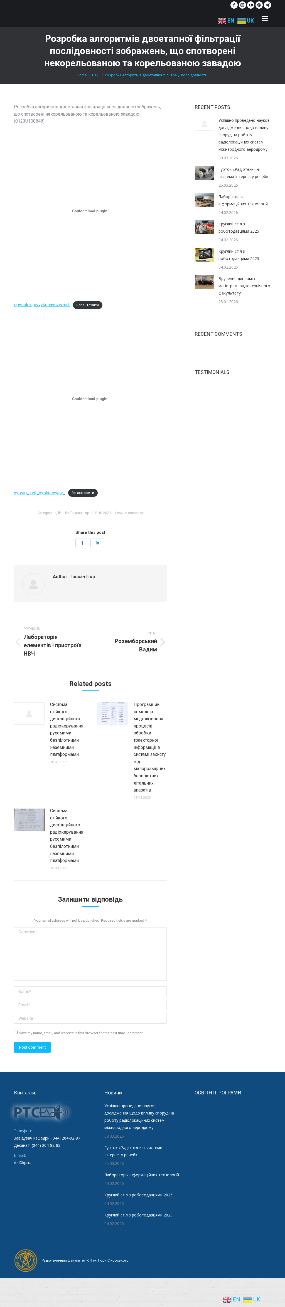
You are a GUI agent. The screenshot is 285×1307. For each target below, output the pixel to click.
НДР (57, 513)
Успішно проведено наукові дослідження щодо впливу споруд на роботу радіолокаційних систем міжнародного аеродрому (244, 135)
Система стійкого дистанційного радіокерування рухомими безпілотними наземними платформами (66, 729)
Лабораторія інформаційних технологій (243, 200)
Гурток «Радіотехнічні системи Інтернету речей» (243, 173)
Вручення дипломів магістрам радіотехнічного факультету (244, 286)
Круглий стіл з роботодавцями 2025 (238, 227)
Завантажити (87, 305)
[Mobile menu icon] (264, 18)
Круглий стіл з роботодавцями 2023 (238, 255)
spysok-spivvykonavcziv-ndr (42, 304)
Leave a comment (129, 513)
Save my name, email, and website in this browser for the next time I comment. (81, 1033)
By (77, 513)
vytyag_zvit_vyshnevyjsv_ (39, 492)
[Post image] (29, 713)
